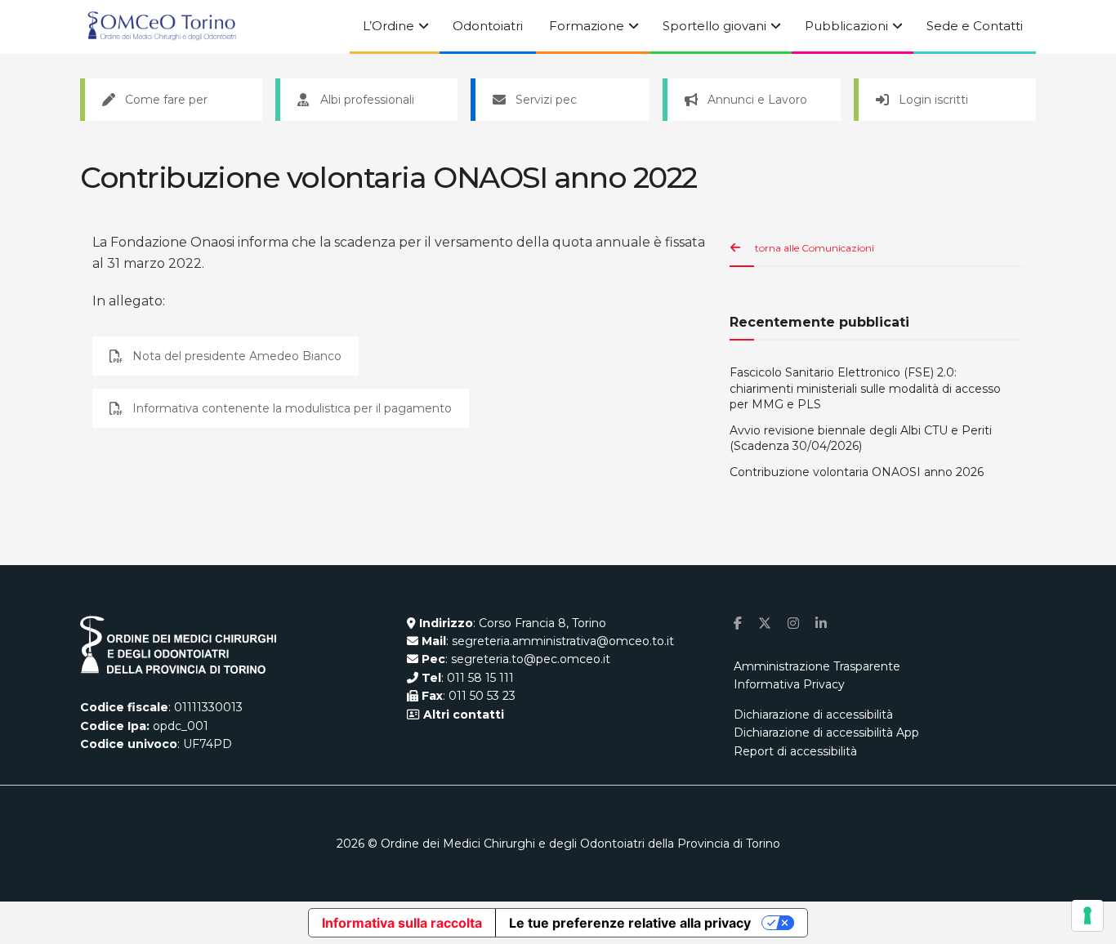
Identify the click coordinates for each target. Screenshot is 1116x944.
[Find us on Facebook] (738, 623)
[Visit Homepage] (161, 27)
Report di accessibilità (795, 751)
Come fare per (166, 99)
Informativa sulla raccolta (402, 923)
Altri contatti (462, 714)
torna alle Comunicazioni (814, 248)
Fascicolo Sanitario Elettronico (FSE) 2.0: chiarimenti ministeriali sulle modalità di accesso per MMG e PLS (865, 388)
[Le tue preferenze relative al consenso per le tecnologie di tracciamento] (1087, 915)
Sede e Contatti (974, 25)
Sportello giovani (714, 25)
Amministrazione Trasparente (817, 666)
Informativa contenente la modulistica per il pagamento (292, 408)
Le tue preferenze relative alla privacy (630, 923)
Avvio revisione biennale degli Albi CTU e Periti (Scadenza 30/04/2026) (861, 438)
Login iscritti (933, 99)
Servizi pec (546, 99)
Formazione (586, 25)
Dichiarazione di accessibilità (813, 714)
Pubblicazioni (846, 25)
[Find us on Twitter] (764, 623)
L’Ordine (388, 25)
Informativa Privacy (789, 684)
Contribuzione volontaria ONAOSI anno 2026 (857, 472)
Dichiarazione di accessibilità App (826, 732)
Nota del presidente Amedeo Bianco (236, 356)
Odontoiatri (488, 25)
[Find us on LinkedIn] (821, 623)
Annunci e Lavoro (757, 99)
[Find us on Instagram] (793, 623)
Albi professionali (367, 99)
